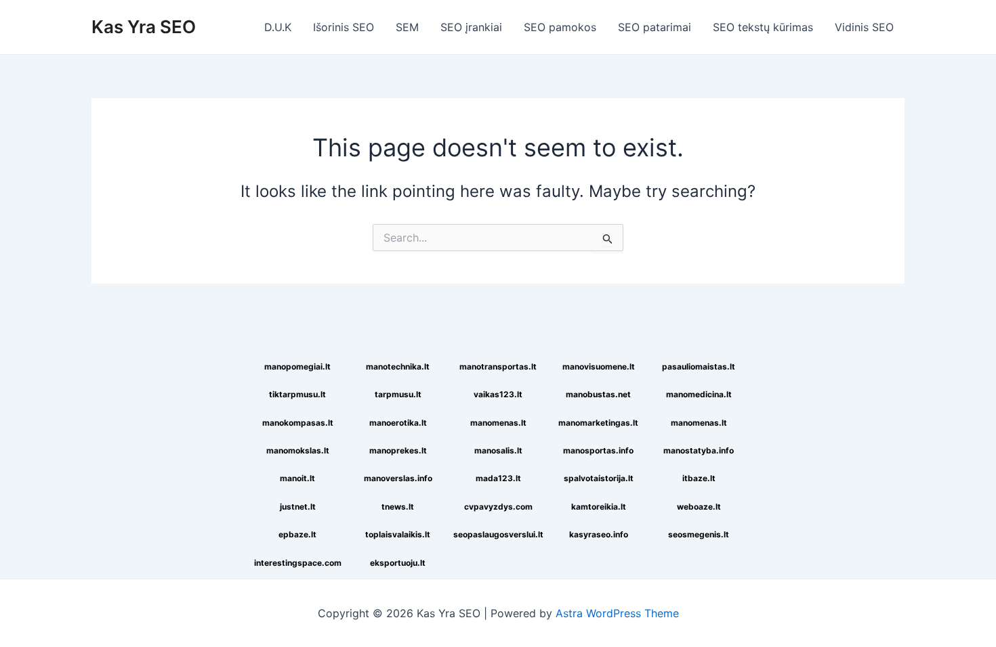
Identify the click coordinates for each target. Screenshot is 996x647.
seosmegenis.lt (698, 534)
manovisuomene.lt (598, 366)
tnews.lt (397, 506)
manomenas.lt (498, 423)
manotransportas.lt (498, 366)
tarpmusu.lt (398, 394)
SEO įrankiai (471, 27)
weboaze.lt (699, 506)
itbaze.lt (698, 478)
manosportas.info (598, 450)
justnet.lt (298, 506)
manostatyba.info (698, 450)
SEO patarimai (654, 27)
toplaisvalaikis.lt (397, 534)
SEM (407, 27)
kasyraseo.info (598, 534)
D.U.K (277, 27)
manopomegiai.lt (297, 366)
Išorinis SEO (343, 27)
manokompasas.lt (297, 423)
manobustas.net (598, 394)
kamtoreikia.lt (598, 506)
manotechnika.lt (398, 366)
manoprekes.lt (398, 450)
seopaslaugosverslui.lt (498, 534)
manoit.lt (297, 478)
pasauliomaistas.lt (698, 366)
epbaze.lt (297, 534)
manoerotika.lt (398, 423)
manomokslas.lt (297, 450)
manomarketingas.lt (598, 423)
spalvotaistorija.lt (599, 478)
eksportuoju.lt (398, 563)
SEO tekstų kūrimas (763, 27)
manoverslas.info (398, 478)
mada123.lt (498, 478)
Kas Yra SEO (143, 26)
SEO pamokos (560, 27)
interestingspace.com (297, 563)
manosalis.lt (498, 450)
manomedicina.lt (699, 394)
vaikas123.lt (498, 394)
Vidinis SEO (864, 27)
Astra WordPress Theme (617, 613)
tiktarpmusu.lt (297, 394)
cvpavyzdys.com (498, 506)
